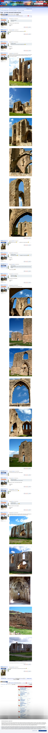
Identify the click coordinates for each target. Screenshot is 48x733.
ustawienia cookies (34, 730)
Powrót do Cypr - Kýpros (4, 684)
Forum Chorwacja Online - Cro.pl (6, 10)
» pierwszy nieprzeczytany (8, 15)
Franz (2, 18)
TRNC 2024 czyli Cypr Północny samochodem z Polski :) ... (23, 711)
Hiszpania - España (22, 691)
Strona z (14, 15)
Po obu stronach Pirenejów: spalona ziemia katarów (23, 688)
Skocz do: (9, 684)
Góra (31, 27)
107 (26, 690)
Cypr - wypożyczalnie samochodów (22, 699)
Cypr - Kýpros (22, 10)
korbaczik (2, 264)
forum (2, 1)
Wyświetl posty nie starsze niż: (11, 678)
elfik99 (2, 29)
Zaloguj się (2, 8)
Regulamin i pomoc (29, 8)
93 (31, 16)
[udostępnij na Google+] (25, 27)
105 (23, 690)
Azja (19, 10)
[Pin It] (27, 27)
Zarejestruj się (7, 8)
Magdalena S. (28, 715)
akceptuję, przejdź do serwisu (42, 730)
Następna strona (29, 678)
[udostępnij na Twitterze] (28, 27)
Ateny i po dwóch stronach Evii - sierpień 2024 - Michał (23, 694)
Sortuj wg (21, 678)
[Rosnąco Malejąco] (16, 679)
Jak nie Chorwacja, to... (14, 10)
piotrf (29, 702)
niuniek (28, 693)
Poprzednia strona (3, 678)
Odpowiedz (2, 14)
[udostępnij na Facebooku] (24, 27)
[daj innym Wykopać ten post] (30, 27)
